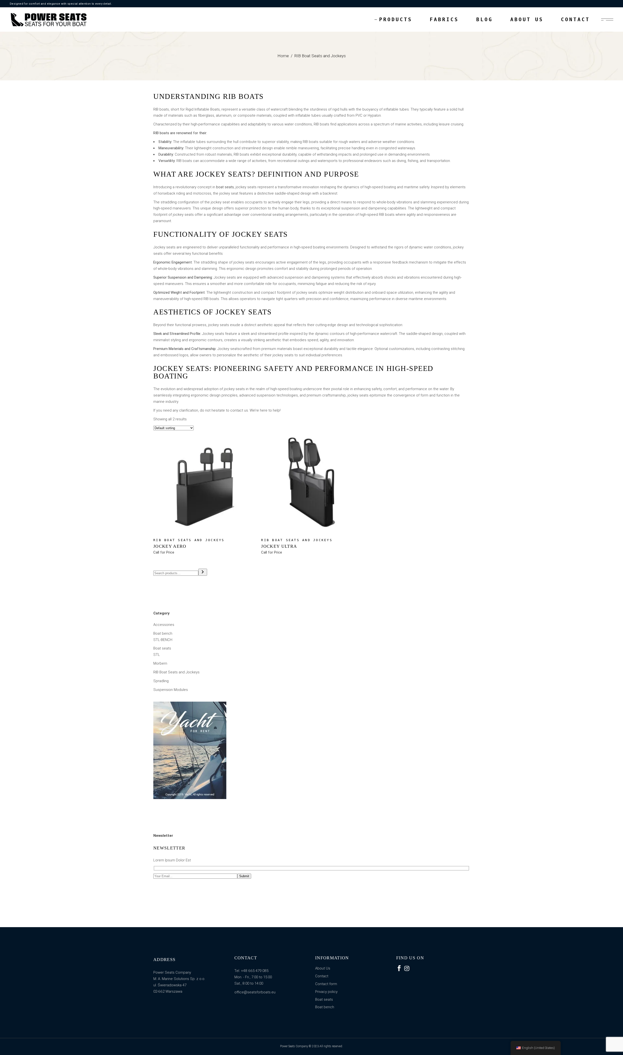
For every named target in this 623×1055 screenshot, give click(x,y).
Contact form (326, 984)
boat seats (225, 187)
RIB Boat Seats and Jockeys (189, 540)
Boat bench (324, 1007)
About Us (322, 968)
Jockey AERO (169, 546)
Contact (321, 976)
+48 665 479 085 (254, 971)
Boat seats (324, 999)
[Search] (202, 572)
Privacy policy (326, 991)
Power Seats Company (294, 1046)
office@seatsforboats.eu (254, 992)
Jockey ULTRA (279, 546)
